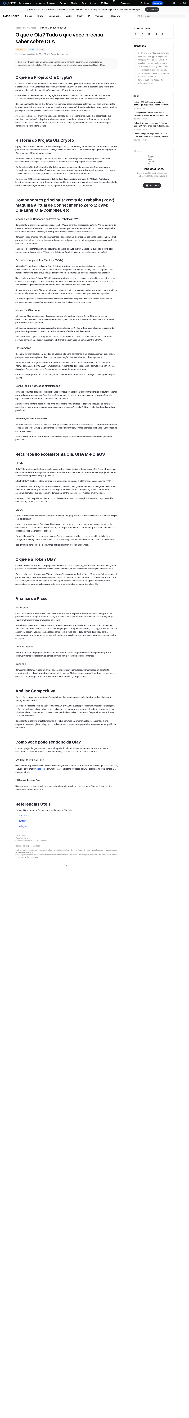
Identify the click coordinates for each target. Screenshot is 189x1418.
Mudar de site (152, 9)
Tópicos (99, 16)
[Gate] (9, 3)
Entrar (147, 3)
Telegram (23, 826)
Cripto (31, 49)
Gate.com (41, 769)
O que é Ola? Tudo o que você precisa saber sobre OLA (54, 27)
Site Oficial (24, 815)
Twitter (22, 821)
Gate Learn (11, 16)
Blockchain (40, 49)
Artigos (32, 27)
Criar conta (157, 3)
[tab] (29, 16)
